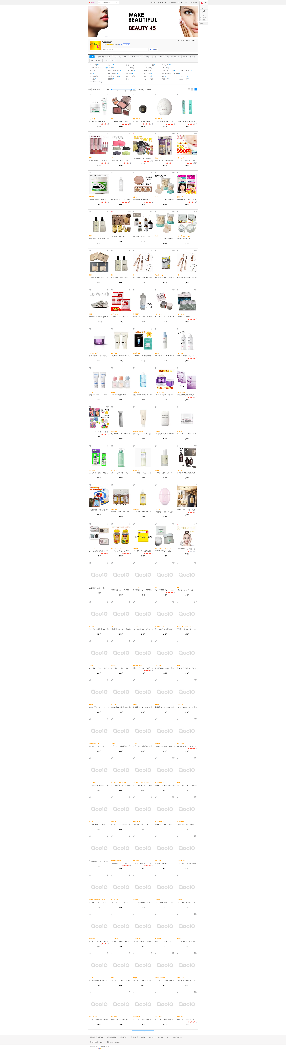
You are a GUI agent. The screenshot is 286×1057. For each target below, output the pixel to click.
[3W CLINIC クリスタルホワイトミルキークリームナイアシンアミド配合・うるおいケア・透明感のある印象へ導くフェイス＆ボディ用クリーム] (187, 223)
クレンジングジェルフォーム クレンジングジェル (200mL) (121, 473)
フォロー (127, 44)
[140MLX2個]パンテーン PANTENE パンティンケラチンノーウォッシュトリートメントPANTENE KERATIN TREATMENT (121, 590)
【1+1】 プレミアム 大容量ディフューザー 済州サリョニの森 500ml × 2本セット (187, 473)
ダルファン (114, 1017)
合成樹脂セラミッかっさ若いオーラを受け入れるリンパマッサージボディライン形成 (99, 588)
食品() (92, 70)
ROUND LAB (136, 314)
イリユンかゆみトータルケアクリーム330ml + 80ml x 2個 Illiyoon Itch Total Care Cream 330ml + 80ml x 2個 (99, 824)
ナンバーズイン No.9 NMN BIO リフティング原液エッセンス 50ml (165, 785)
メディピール (114, 314)
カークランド (93, 665)
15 (195, 485)
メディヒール (180, 158)
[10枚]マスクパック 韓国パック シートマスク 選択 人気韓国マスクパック (187, 317)
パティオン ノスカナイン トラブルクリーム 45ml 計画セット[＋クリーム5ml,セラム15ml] (187, 707)
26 (129, 212)
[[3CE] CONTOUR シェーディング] (99, 262)
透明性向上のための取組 (113, 1042)
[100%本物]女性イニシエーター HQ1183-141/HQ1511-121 (99, 861)
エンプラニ (114, 353)
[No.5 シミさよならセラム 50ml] (165, 457)
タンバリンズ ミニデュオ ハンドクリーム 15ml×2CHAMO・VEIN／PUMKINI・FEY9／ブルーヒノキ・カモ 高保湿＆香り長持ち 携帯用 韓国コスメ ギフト (99, 551)
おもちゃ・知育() (184, 79)
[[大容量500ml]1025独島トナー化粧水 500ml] (143, 301)
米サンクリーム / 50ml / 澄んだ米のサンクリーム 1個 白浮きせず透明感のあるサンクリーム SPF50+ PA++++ (143, 434)
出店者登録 (142, 1037)
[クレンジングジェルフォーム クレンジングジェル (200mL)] (121, 457)
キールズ (179, 431)
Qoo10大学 (152, 1037)
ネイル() (128, 79)
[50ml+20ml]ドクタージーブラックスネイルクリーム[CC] (143, 824)
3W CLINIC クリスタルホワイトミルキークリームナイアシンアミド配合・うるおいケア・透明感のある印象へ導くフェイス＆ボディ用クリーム (187, 238)
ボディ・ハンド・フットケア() (99, 68)
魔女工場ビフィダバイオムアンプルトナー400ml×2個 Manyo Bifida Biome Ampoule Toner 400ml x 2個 (143, 707)
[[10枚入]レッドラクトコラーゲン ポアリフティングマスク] (121, 301)
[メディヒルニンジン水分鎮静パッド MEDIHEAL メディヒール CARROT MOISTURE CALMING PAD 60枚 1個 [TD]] (143, 1004)
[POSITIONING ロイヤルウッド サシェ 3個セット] (187, 496)
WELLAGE (157, 743)
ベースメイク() (166, 65)
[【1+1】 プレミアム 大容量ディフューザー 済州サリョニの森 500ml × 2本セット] (187, 457)
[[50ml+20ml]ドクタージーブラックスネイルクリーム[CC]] (143, 809)
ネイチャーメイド (116, 548)
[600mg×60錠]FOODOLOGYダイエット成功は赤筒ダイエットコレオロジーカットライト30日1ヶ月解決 (187, 980)
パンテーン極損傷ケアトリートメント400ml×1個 (143, 902)
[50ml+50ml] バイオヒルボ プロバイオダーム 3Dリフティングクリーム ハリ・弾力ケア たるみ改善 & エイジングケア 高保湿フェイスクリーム (165, 395)
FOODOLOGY (180, 977)
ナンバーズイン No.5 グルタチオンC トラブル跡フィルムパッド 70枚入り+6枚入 (165, 278)
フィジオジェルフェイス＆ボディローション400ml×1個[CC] (121, 941)
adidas (113, 158)
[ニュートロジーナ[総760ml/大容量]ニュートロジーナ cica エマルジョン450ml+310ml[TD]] (165, 965)
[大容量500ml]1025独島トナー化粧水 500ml (143, 317)
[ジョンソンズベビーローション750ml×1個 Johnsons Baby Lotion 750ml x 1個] (121, 770)
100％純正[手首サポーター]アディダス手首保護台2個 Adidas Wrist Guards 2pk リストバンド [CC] (99, 707)
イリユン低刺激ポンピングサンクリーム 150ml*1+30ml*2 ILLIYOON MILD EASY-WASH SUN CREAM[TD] (99, 980)
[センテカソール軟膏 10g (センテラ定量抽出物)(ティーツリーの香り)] (99, 614)
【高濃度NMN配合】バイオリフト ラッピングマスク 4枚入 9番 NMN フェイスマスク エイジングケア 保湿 (187, 395)
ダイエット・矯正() (150, 65)
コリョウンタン (181, 860)
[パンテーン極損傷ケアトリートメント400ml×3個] (187, 887)
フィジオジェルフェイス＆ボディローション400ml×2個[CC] (143, 941)
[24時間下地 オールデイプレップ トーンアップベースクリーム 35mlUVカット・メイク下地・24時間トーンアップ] (165, 496)
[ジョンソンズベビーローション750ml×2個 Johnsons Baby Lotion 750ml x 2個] (143, 770)
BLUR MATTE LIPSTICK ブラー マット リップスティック (99, 160)
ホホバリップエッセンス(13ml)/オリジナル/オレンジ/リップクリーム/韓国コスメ (165, 668)
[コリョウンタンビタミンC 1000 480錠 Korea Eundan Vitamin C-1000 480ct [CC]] (187, 848)
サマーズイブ (158, 938)
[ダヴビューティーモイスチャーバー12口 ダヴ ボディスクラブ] (121, 965)
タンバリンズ (136, 119)
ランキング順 (97, 89)
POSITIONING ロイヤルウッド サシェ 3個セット (187, 510)
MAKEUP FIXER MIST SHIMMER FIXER (99, 238)
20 (151, 212)
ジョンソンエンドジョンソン (119, 782)
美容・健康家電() (113, 73)
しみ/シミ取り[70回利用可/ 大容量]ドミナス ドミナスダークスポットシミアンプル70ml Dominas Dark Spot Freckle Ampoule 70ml (121, 707)
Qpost (174, 2)
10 (195, 212)
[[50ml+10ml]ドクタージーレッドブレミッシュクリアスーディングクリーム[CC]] (99, 106)
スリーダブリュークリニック (185, 236)
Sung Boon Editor (94, 743)
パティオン (92, 470)
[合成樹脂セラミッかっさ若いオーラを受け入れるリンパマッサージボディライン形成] (99, 575)
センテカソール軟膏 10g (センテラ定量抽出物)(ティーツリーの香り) (99, 629)
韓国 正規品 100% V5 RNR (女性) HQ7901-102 (99, 317)
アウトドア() (165, 79)
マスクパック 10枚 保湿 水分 (143, 356)
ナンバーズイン (159, 275)
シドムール (158, 665)
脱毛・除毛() (129, 73)
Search (117, 2)
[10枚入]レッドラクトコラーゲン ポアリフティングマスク (121, 317)
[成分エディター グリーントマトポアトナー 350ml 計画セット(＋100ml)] (99, 731)
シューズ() (111, 65)
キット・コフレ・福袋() (168, 70)
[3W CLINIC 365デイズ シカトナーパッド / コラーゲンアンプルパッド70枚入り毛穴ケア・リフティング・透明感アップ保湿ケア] (165, 535)
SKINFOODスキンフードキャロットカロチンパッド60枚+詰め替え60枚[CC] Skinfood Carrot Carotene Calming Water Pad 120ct (187, 746)
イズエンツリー (137, 392)
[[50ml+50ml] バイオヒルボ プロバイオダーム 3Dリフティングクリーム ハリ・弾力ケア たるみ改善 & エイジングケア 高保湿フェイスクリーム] (165, 379)
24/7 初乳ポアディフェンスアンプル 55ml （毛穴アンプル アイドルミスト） (165, 434)
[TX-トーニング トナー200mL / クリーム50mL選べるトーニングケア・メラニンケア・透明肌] (165, 614)
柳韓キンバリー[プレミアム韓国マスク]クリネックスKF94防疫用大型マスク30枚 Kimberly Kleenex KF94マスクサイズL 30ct (143, 668)
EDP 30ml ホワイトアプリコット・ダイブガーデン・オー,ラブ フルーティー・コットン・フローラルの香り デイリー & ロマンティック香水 (121, 395)
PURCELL (157, 431)
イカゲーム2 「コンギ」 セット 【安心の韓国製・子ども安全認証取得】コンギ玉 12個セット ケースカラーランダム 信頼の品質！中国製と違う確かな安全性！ (99, 432)
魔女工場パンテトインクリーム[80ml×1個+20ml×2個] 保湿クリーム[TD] (143, 980)
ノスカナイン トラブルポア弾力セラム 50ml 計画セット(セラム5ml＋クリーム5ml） (99, 473)
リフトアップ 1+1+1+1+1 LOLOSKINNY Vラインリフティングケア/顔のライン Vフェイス (187, 160)
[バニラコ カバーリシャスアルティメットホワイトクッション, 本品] (143, 614)
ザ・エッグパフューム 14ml (164, 121)
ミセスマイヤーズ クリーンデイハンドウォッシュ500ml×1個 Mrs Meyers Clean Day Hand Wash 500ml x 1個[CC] (99, 902)
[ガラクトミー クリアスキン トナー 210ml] (121, 184)
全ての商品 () (153, 49)
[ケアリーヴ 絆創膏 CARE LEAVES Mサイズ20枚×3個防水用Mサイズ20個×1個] (99, 1004)
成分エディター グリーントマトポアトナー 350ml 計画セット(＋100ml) (99, 746)
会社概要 (92, 1037)
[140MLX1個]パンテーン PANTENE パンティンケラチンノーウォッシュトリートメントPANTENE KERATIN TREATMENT (143, 590)
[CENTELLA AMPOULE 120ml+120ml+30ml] (121, 496)
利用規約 (100, 1037)
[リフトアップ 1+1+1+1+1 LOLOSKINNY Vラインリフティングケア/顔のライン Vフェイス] (187, 145)
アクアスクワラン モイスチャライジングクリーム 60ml (121, 434)
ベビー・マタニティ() (185, 70)
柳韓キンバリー (137, 665)
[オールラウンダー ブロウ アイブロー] (187, 262)
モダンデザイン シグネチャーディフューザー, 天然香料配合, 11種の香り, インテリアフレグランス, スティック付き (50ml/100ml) (143, 236)
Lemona (135, 548)
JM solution (136, 353)
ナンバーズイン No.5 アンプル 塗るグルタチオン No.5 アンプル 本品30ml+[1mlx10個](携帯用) (165, 824)
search (146, 49)
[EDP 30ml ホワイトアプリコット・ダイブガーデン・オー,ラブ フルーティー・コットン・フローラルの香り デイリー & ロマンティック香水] (121, 379)
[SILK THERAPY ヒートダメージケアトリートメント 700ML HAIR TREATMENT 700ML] (121, 887)
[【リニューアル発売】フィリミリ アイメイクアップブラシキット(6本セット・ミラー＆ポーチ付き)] (187, 653)
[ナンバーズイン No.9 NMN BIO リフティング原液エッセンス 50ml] (165, 770)
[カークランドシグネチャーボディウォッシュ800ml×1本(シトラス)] (121, 653)
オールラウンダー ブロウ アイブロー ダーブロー (143, 278)
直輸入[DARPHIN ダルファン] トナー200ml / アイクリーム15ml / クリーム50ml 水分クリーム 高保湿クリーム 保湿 (121, 1019)
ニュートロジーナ (160, 977)
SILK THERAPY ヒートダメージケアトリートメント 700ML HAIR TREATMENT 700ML (121, 902)
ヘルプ (186, 2)
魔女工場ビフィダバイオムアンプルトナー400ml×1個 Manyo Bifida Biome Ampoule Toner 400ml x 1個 (165, 707)
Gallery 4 (192, 89)
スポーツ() (147, 70)
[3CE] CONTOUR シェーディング (99, 278)
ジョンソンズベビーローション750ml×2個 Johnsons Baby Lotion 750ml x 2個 (143, 785)
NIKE (90, 314)
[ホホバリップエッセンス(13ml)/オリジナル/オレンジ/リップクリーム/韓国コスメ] (165, 653)
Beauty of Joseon (138, 431)
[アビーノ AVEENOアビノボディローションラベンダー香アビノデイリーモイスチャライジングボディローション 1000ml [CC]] (165, 575)
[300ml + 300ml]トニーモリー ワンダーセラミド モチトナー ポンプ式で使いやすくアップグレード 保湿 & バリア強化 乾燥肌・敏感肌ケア (187, 356)
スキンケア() (94, 65)
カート (203, 8)
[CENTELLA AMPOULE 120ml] (143, 496)
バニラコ (157, 509)
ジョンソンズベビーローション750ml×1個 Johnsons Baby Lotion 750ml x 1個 (121, 785)
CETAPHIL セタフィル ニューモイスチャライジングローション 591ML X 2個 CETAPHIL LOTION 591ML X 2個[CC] (165, 863)
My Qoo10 (160, 2)
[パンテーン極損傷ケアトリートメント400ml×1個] (143, 887)
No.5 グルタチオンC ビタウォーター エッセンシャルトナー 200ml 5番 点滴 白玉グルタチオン (143, 473)
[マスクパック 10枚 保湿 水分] (143, 340)
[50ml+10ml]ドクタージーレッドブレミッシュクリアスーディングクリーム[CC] (99, 121)
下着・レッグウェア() (114, 70)
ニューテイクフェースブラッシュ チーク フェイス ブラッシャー (121, 121)
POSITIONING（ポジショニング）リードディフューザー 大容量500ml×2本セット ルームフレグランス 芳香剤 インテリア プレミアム (121, 236)
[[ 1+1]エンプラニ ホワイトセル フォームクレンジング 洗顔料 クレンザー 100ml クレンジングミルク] (121, 340)
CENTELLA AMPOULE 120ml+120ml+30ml (121, 512)
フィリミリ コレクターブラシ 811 (187, 121)
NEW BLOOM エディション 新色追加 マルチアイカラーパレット (121, 629)
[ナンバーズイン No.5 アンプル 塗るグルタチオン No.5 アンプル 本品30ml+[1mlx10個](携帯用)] (165, 809)
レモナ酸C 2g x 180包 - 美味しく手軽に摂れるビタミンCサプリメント (143, 551)
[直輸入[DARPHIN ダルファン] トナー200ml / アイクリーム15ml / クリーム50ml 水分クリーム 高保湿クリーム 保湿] (121, 1004)
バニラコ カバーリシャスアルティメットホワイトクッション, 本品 (143, 629)
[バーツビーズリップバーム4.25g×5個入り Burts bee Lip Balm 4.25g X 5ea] (99, 926)
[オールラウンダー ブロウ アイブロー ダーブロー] (143, 262)
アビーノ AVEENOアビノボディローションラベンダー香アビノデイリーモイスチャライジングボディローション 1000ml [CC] (165, 590)
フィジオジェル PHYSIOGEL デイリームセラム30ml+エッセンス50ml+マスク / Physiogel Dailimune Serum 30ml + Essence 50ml (99, 785)
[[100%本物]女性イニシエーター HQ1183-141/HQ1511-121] (99, 848)
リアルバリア (93, 392)
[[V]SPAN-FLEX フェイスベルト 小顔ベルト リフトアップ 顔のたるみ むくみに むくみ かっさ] (187, 535)
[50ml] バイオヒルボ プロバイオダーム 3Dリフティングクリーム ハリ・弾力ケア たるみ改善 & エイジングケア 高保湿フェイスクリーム (99, 356)
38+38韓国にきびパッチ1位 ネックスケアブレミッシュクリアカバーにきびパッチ (187, 199)
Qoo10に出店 (193, 2)
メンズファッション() (114, 76)
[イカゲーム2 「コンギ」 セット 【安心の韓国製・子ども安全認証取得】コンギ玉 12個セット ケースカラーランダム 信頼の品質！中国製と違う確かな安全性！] (99, 418)
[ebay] (99, 1049)
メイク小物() (131, 68)
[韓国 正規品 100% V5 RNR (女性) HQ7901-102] (99, 301)
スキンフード (180, 743)
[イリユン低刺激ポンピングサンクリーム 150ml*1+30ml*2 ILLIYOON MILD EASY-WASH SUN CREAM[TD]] (99, 965)
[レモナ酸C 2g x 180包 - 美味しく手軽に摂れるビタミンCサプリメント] (143, 535)
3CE (112, 119)
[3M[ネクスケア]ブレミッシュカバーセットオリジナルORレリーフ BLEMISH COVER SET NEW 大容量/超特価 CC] (187, 1004)
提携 (134, 1037)
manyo (113, 197)
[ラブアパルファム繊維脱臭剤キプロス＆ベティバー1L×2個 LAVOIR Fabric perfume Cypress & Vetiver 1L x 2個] (143, 731)
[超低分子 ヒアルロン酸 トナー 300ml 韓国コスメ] (143, 379)
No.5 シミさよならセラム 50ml (165, 473)
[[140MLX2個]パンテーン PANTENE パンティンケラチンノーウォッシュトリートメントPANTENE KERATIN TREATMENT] (121, 575)
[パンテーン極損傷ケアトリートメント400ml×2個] (165, 887)
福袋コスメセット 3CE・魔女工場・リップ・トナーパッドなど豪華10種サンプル (143, 158)
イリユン (91, 821)
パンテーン (114, 587)
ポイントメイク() (131, 65)
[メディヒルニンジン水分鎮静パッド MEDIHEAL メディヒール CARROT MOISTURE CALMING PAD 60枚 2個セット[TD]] (165, 1004)
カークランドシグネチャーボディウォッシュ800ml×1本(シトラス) (121, 668)
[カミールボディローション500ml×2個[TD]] (187, 926)
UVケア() (166, 68)
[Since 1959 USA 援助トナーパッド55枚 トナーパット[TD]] (99, 184)
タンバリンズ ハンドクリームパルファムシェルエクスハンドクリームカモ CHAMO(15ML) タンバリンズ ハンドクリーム (143, 121)
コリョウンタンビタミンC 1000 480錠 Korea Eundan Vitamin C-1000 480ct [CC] (187, 863)
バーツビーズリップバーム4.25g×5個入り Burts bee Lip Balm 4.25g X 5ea (99, 941)
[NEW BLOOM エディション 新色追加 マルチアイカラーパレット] (121, 614)
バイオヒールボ (93, 353)
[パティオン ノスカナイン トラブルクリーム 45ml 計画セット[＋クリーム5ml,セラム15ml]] (187, 692)
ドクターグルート (160, 158)
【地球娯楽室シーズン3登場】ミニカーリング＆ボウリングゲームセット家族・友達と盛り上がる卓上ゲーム (99, 510)
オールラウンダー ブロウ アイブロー (187, 278)
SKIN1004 (114, 509)
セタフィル (136, 860)
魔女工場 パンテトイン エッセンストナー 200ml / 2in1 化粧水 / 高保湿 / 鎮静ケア (165, 356)
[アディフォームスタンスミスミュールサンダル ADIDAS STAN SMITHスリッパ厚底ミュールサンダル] (121, 145)
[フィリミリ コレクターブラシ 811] (187, 106)
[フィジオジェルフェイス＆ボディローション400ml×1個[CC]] (121, 926)
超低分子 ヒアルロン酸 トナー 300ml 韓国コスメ (143, 395)
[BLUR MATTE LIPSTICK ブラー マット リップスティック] (99, 145)
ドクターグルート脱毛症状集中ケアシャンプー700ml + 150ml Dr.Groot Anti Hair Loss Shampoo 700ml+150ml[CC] (165, 160)
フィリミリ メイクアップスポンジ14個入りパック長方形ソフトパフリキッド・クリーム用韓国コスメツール (165, 199)
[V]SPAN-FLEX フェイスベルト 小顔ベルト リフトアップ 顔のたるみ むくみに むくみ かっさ (187, 549)
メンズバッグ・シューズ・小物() (171, 73)
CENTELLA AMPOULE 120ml (143, 512)
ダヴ (112, 977)
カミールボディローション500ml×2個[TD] (187, 941)
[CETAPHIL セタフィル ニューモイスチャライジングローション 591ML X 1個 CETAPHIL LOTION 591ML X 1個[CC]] (143, 848)
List (189, 89)
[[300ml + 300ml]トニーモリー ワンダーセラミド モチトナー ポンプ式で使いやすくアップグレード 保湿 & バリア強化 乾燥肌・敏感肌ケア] (187, 340)
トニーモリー (180, 353)
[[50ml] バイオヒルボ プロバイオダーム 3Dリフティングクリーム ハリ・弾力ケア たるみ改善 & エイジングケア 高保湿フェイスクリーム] (99, 340)
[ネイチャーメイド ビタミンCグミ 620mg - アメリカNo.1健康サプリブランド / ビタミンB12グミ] (121, 535)
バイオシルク (114, 899)
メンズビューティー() (96, 82)
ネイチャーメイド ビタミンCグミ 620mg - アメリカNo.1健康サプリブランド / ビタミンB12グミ (121, 551)
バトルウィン (93, 1017)
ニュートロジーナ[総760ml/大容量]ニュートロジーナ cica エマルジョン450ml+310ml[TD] (165, 980)
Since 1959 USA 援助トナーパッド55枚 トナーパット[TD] (99, 199)
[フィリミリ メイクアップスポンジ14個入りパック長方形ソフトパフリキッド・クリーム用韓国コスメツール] (165, 184)
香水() (92, 73)
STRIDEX (91, 197)
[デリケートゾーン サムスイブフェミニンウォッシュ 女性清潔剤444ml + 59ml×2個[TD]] (165, 926)
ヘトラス (179, 470)
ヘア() (111, 68)
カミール (179, 938)
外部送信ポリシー (125, 1037)
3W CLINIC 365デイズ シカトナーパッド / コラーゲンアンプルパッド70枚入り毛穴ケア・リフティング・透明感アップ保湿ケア (165, 551)
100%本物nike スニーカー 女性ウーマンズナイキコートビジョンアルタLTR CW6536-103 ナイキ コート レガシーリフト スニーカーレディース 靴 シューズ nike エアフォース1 (187, 590)
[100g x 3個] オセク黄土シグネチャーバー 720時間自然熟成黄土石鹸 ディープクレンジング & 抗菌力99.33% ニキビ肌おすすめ (143, 199)
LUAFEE (113, 392)
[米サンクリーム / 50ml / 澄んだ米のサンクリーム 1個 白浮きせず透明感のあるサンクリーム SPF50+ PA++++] (143, 418)
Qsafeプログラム (177, 1037)
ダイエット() (94, 76)
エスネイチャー (115, 431)
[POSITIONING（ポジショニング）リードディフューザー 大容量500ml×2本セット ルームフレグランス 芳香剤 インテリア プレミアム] (121, 223)
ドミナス (113, 704)
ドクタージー (93, 119)
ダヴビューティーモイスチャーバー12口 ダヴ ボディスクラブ (121, 980)
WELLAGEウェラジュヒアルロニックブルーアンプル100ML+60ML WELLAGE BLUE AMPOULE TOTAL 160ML (165, 746)
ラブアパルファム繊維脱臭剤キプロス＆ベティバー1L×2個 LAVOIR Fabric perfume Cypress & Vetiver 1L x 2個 (143, 746)
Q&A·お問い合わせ (191, 40)
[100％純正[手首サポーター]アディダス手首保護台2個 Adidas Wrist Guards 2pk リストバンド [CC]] (99, 692)
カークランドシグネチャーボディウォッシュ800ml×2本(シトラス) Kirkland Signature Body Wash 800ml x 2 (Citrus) (99, 668)
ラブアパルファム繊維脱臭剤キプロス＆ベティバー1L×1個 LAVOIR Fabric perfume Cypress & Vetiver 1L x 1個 (121, 746)
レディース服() (130, 76)
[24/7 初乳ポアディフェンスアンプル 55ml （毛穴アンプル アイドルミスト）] (165, 418)
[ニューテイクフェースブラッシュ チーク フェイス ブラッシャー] (121, 106)
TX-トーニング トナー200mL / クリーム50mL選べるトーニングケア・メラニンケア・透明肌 (165, 629)
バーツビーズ (93, 938)
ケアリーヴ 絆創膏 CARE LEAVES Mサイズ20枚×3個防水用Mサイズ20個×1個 (99, 1019)
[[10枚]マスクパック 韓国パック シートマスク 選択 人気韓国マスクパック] (187, 301)
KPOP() (164, 76)
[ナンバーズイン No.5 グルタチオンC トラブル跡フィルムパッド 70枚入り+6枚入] (165, 262)
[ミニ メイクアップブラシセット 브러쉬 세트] (187, 770)
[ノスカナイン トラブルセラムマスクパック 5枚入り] (121, 809)
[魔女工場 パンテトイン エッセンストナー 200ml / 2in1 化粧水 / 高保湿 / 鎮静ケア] (165, 340)
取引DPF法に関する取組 (96, 1042)
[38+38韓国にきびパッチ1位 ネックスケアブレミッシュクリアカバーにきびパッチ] (187, 184)
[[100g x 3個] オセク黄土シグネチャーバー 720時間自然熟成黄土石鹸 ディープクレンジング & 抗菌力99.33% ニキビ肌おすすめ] (143, 184)
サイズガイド (204, 20)
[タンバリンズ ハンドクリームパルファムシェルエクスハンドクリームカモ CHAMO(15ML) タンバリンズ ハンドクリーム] (143, 106)
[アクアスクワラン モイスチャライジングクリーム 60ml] (121, 418)
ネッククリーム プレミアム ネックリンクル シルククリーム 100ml (165, 317)
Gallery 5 (195, 89)
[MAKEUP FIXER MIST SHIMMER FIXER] (99, 223)
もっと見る (143, 1031)
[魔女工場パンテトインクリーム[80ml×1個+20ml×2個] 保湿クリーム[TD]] (143, 965)
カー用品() (93, 79)
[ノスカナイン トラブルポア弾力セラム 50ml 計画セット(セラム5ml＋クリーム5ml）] (99, 457)
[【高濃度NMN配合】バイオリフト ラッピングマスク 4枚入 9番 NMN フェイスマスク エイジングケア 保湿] (187, 379)
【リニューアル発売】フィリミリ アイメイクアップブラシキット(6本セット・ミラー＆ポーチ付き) (187, 668)
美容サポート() (183, 76)
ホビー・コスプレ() (149, 79)
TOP (201, 24)
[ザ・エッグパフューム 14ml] (165, 106)
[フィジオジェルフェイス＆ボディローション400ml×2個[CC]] (143, 926)
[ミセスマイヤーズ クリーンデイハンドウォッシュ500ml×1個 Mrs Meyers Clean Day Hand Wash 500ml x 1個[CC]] (99, 887)
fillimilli (178, 119)
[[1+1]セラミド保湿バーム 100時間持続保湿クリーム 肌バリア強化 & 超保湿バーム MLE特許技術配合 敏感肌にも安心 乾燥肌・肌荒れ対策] (99, 379)
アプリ (181, 2)
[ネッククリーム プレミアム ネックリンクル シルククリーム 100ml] (165, 301)
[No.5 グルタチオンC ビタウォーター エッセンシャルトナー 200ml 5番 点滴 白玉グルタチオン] (143, 457)
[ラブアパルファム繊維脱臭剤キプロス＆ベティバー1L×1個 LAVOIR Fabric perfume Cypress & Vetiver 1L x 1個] (121, 731)
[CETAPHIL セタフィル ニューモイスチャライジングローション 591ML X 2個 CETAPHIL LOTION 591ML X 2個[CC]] (165, 848)
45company (107, 42)
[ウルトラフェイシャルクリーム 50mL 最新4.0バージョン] (187, 418)
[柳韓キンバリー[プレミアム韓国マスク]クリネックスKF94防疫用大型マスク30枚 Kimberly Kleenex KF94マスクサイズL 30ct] (143, 653)
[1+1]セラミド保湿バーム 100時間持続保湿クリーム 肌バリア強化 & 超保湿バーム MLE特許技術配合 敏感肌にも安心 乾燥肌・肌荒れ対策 (99, 395)
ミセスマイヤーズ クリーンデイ (98, 899)
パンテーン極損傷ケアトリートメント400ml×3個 (187, 902)
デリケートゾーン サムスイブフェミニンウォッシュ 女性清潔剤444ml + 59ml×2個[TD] (165, 941)
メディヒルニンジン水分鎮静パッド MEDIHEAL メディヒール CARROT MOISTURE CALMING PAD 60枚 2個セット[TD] (165, 1019)
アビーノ (157, 587)
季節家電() (111, 79)
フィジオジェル (93, 782)
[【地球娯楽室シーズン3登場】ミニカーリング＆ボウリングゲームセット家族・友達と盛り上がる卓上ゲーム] (99, 496)
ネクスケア (180, 197)
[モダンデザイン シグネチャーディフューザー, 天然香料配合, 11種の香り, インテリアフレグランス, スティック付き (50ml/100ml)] (143, 223)
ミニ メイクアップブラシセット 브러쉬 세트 (187, 785)
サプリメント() (148, 76)
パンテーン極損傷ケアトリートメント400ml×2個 (165, 902)
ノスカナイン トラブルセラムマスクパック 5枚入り (121, 824)
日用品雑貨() (149, 68)
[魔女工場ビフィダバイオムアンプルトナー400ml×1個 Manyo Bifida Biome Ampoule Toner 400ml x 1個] (165, 692)
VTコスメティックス (160, 626)
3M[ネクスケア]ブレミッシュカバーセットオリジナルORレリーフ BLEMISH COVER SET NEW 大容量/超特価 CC (187, 1019)
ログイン (153, 2)
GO (134, 89)
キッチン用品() (148, 73)
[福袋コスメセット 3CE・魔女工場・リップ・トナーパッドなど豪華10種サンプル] (143, 145)
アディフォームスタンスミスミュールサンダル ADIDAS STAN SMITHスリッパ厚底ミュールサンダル (121, 160)
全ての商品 (147, 89)
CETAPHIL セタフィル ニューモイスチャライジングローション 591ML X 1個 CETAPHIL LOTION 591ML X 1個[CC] (143, 863)
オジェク (135, 197)
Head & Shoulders (116, 860)
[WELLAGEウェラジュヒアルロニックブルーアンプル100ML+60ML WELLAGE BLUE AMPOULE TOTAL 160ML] (165, 731)
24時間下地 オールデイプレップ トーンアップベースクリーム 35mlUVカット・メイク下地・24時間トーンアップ (165, 512)
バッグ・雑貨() (130, 70)
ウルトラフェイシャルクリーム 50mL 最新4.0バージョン (187, 434)
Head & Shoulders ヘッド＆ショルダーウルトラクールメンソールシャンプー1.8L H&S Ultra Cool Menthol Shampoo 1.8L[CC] (121, 863)
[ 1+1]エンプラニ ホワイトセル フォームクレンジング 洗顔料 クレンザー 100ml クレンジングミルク (121, 356)
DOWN (206, 23)
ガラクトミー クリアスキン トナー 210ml (121, 199)
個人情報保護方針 (112, 1037)
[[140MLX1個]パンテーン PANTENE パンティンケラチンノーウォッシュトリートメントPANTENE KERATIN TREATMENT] (143, 575)
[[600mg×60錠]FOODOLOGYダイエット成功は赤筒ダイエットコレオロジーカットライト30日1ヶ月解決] (187, 965)
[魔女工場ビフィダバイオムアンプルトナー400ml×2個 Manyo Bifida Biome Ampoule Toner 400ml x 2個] (143, 692)
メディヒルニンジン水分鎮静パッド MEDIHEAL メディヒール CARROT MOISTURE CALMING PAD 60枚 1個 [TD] (143, 1019)
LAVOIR (113, 743)
